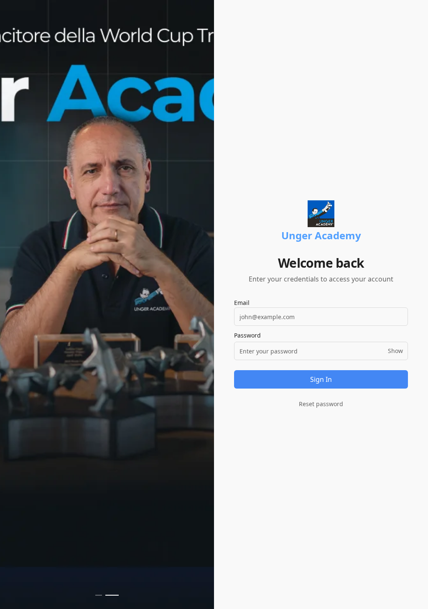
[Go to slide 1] (98, 595)
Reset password (321, 404)
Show (395, 351)
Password (247, 335)
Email (242, 303)
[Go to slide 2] (112, 595)
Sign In (321, 379)
